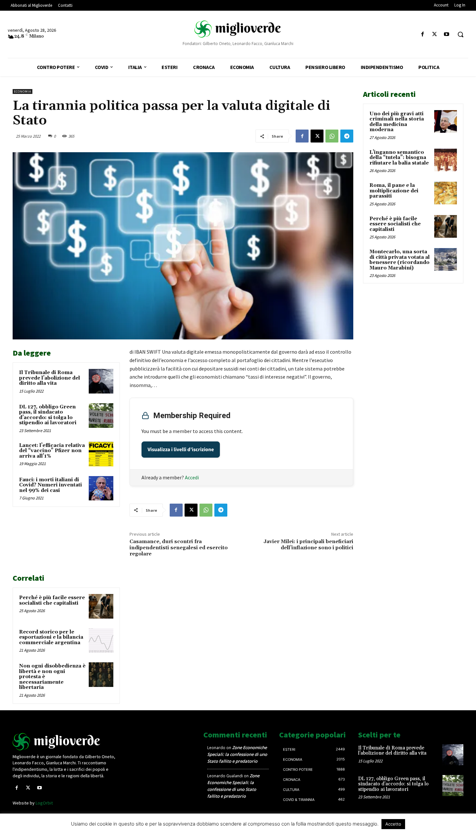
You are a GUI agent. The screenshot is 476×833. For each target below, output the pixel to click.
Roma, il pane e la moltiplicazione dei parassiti (393, 190)
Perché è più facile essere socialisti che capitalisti (52, 600)
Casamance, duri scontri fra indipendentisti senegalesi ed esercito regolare (179, 547)
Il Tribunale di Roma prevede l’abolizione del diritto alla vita (49, 378)
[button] (460, 34)
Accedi (192, 477)
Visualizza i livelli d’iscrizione (181, 449)
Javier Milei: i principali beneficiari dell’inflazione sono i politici (308, 544)
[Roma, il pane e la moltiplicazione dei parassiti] (445, 193)
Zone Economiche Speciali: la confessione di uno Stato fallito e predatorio (237, 754)
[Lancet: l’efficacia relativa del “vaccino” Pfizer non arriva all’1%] (101, 454)
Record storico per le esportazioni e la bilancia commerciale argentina (51, 637)
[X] (434, 34)
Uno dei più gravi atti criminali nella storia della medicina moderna (396, 122)
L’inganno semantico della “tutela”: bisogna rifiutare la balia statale (399, 157)
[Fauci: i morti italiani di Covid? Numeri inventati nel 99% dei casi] (101, 488)
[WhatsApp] (331, 136)
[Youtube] (446, 34)
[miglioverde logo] (238, 29)
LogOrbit (44, 803)
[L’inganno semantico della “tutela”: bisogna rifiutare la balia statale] (445, 160)
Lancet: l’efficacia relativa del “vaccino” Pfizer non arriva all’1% (52, 450)
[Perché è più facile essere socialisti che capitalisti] (101, 606)
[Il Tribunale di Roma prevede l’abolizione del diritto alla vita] (101, 381)
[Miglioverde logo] (65, 741)
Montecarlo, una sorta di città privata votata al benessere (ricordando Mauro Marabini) (399, 260)
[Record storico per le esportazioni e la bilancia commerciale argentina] (101, 640)
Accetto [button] (393, 824)
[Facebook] (422, 34)
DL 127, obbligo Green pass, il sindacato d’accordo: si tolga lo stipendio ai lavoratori (47, 415)
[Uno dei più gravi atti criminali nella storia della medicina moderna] (445, 121)
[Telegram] (346, 136)
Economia (22, 91)
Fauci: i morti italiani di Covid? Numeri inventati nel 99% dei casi (50, 485)
